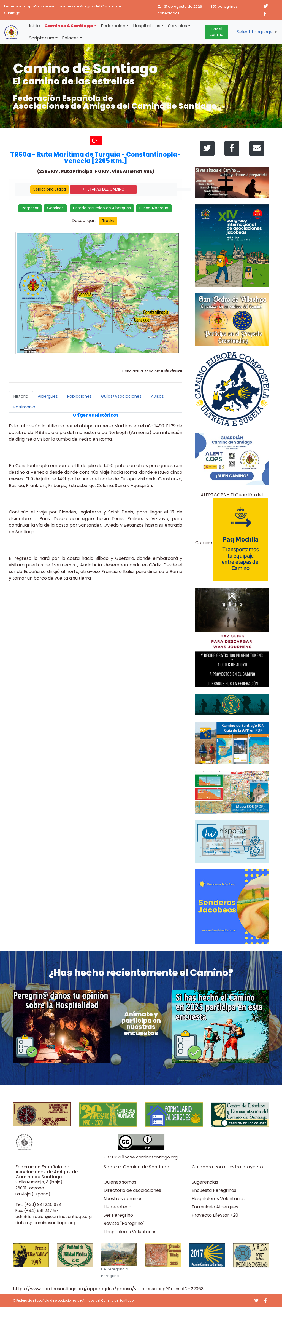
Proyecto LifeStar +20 (215, 1215)
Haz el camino (216, 31)
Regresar (30, 208)
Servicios (177, 26)
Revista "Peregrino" (124, 1223)
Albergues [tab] (48, 396)
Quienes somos (120, 1182)
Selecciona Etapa (49, 189)
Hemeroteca (117, 1207)
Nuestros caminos (123, 1198)
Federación (113, 26)
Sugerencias (205, 1182)
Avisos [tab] (157, 396)
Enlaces (70, 38)
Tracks (108, 220)
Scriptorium (41, 38)
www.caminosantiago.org (151, 1157)
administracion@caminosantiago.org (53, 1216)
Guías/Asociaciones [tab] (121, 396)
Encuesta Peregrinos (214, 1190)
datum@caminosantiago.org (45, 1222)
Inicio (34, 26)
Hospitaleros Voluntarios (130, 1231)
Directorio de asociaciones (132, 1190)
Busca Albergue (153, 208)
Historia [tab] (20, 396)
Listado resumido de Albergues (102, 208)
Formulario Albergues (215, 1207)
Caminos (55, 208)
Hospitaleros (146, 26)
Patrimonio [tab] (24, 407)
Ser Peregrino (118, 1215)
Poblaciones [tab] (79, 396)
